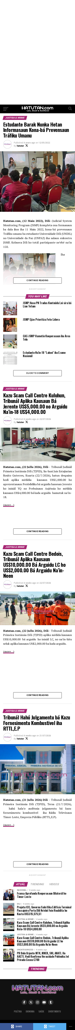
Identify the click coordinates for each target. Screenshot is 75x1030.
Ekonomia (30, 1011)
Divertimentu (54, 1011)
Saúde (41, 1011)
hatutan (20, 146)
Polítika (18, 1011)
